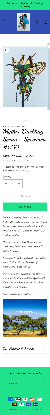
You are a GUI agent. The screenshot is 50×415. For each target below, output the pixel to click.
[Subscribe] (40, 383)
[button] (4, 22)
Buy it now (25, 206)
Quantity (7, 176)
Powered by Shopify (34, 410)
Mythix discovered (21, 410)
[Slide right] (32, 121)
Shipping (6, 161)
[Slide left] (18, 121)
